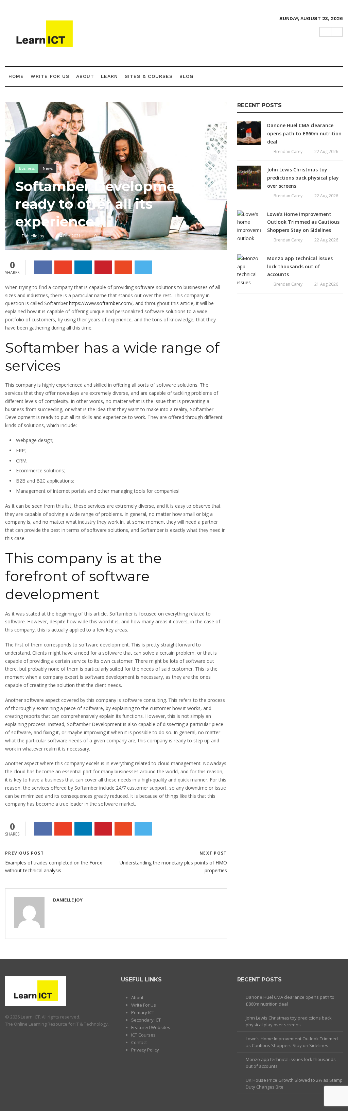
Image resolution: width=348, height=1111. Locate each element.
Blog (186, 76)
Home (16, 76)
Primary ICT (142, 1012)
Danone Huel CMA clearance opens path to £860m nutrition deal (304, 133)
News (48, 168)
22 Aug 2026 (326, 151)
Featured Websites (150, 1027)
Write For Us (50, 76)
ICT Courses (143, 1035)
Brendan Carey (288, 151)
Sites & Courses (149, 76)
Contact (139, 1042)
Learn (109, 76)
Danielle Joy (33, 236)
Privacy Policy (145, 1050)
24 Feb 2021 (69, 236)
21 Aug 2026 (326, 284)
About (85, 76)
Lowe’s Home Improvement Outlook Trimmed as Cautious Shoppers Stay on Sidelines (303, 222)
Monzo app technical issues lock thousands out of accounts (300, 266)
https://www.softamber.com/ (101, 303)
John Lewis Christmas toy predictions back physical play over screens (303, 177)
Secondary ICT (146, 1020)
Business (27, 168)
